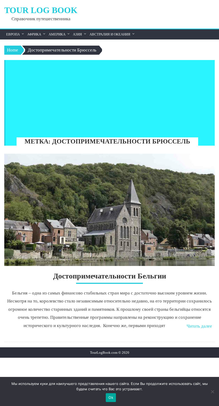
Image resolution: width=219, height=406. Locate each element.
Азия (77, 34)
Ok (110, 397)
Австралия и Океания (109, 34)
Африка (34, 34)
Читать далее (199, 326)
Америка (57, 34)
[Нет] (212, 391)
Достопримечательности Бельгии (109, 276)
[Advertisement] (107, 97)
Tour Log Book (40, 10)
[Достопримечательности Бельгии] (109, 210)
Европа (13, 34)
